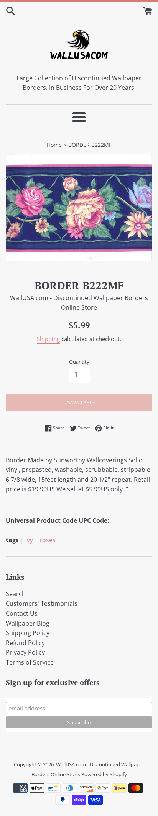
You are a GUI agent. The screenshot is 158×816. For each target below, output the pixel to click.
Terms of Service (30, 662)
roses (48, 540)
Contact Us (22, 613)
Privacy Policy (25, 652)
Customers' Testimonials (41, 603)
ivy (29, 540)
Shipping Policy (27, 633)
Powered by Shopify (104, 774)
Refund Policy (25, 643)
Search (16, 594)
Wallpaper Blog (27, 623)
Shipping (48, 339)
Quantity (79, 361)
